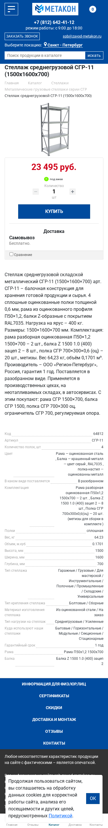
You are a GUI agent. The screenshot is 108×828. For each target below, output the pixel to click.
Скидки (54, 707)
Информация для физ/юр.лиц (54, 684)
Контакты (54, 743)
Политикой (60, 815)
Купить (54, 211)
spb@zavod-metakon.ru (82, 36)
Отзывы (54, 731)
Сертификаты (54, 696)
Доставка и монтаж (54, 719)
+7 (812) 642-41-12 (54, 22)
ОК (93, 798)
